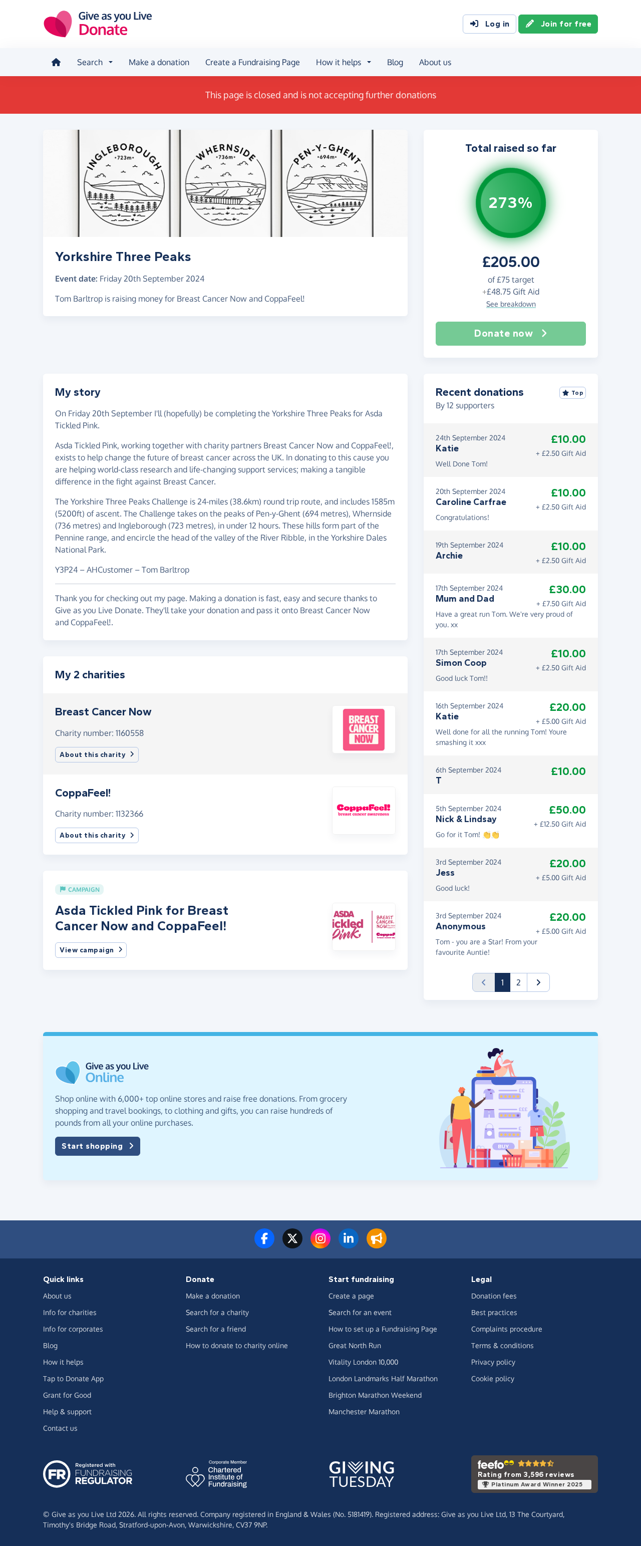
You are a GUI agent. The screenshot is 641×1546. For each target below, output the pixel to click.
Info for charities (70, 1312)
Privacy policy (493, 1362)
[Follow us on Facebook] (264, 1244)
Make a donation (159, 62)
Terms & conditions (502, 1345)
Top (577, 392)
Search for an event (360, 1312)
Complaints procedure (506, 1329)
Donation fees (494, 1296)
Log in (497, 24)
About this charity (93, 754)
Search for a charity (217, 1312)
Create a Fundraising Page (252, 62)
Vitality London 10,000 (363, 1362)
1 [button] (505, 982)
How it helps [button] (338, 62)
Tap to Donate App (73, 1378)
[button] (364, 728)
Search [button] (90, 62)
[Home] (56, 62)
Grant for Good (67, 1395)
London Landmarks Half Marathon (383, 1378)
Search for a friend (216, 1329)
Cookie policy (492, 1378)
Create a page (351, 1296)
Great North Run (355, 1345)
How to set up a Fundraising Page (383, 1329)
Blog (395, 62)
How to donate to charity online (237, 1345)
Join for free (566, 24)
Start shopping (92, 1146)
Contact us (60, 1428)
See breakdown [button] (511, 304)
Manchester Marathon (364, 1411)
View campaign (87, 950)
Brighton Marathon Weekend (375, 1395)
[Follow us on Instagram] (320, 1244)
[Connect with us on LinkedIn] (349, 1244)
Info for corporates (73, 1329)
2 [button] (518, 982)
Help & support (67, 1411)
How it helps (63, 1362)
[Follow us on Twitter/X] (292, 1244)
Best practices (494, 1312)
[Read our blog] (377, 1244)
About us (435, 62)
